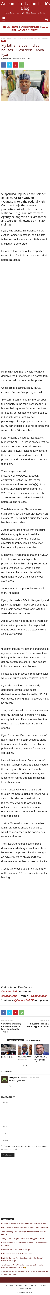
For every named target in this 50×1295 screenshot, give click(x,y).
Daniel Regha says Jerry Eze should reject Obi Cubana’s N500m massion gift (22, 1259)
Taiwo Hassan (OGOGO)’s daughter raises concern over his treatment (23, 1233)
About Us (19, 1285)
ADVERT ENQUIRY (28, 30)
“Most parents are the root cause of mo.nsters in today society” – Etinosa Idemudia (24, 1273)
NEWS (15, 26)
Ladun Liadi (7, 59)
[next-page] (26, 1065)
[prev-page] (23, 1065)
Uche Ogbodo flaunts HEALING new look (16, 1254)
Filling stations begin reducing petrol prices (38, 1025)
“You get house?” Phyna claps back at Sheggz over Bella (22, 1239)
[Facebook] (3, 65)
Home (3, 38)
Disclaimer (42, 1285)
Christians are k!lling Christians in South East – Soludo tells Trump (11, 1027)
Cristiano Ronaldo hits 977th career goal (16, 1250)
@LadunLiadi (9, 991)
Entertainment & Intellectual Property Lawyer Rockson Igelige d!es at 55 (40, 1058)
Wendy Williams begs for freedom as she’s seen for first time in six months (24, 1244)
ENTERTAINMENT (30, 26)
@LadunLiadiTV (24, 1000)
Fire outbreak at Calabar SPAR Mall (7, 1057)
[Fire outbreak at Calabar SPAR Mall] (8, 1049)
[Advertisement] (25, 129)
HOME (6, 26)
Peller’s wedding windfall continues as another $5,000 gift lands (24, 1227)
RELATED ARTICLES (15, 1040)
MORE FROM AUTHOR (33, 1040)
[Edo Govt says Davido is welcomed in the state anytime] (25, 1049)
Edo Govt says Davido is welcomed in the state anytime (25, 1057)
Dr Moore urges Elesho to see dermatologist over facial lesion (24, 1223)
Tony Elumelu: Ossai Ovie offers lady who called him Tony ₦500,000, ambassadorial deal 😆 (23, 1266)
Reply (11, 1086)
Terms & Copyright (25, 1288)
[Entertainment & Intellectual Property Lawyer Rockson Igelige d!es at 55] (41, 1049)
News (9, 38)
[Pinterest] (15, 65)
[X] (9, 65)
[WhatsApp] (21, 65)
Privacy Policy (8, 1285)
